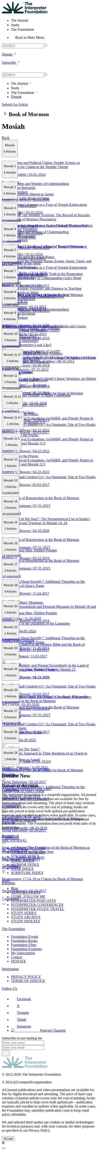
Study (6, 880)
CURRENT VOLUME (28, 848)
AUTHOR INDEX (25, 865)
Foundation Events (24, 937)
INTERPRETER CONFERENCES (37, 905)
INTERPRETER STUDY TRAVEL (37, 909)
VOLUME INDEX (25, 856)
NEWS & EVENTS (25, 892)
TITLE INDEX (22, 869)
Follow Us (9, 988)
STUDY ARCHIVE (26, 917)
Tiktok (21, 1019)
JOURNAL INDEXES (28, 852)
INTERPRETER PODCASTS (33, 901)
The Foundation (13, 929)
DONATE (18, 961)
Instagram (24, 1026)
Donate (7, 54)
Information (10, 969)
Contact (16, 957)
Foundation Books (24, 941)
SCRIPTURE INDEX (27, 873)
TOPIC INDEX (22, 860)
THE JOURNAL (14, 840)
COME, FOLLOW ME (28, 896)
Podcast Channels (53, 1030)
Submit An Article (15, 104)
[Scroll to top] (3, 1148)
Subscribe (9, 62)
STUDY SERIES (23, 913)
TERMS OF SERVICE (28, 981)
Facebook (24, 999)
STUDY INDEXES (25, 921)
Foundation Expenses (26, 949)
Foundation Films (23, 945)
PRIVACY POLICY (26, 977)
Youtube (23, 1013)
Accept (8, 1138)
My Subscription (23, 953)
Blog (14, 888)
